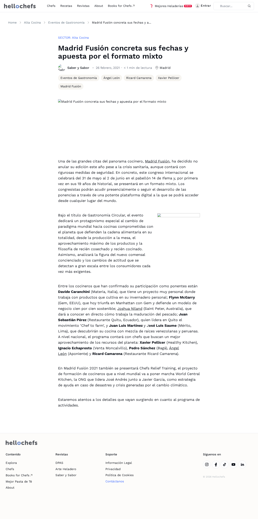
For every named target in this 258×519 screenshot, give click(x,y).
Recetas (66, 6)
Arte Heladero (65, 469)
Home (12, 22)
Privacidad (113, 469)
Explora (11, 463)
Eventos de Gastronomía (66, 22)
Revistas (83, 6)
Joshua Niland (129, 308)
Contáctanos (114, 481)
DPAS (59, 463)
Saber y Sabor (65, 475)
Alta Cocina (32, 22)
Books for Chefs (120, 6)
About (98, 6)
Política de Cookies (119, 475)
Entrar (206, 5)
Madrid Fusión (157, 161)
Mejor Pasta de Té (19, 481)
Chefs (51, 6)
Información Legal (118, 463)
